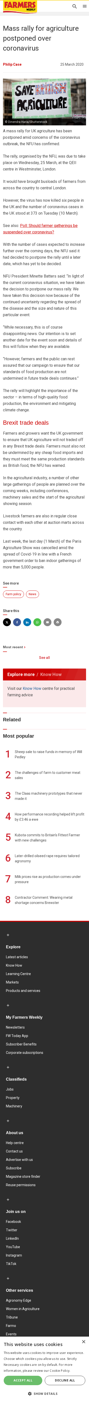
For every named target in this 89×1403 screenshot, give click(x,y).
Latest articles (17, 957)
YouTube (13, 1247)
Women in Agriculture (23, 1309)
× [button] (83, 1342)
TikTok (11, 1264)
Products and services (23, 991)
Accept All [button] (23, 1380)
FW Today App (17, 1036)
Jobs (10, 1089)
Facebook (13, 1222)
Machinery (14, 1106)
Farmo (11, 1326)
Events (11, 1334)
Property (13, 1098)
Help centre (15, 1143)
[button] (44, 1393)
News (32, 594)
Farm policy (13, 594)
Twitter (11, 1230)
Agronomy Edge (18, 1300)
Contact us (14, 1151)
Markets (12, 982)
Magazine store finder (23, 1177)
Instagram (14, 1255)
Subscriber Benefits (21, 1044)
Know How (32, 688)
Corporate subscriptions (24, 1053)
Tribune (12, 1317)
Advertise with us (19, 1160)
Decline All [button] (65, 1380)
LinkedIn (12, 1238)
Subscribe (14, 1168)
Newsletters (15, 1027)
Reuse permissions (21, 1185)
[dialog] (44, 1370)
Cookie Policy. (60, 1371)
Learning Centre (18, 974)
